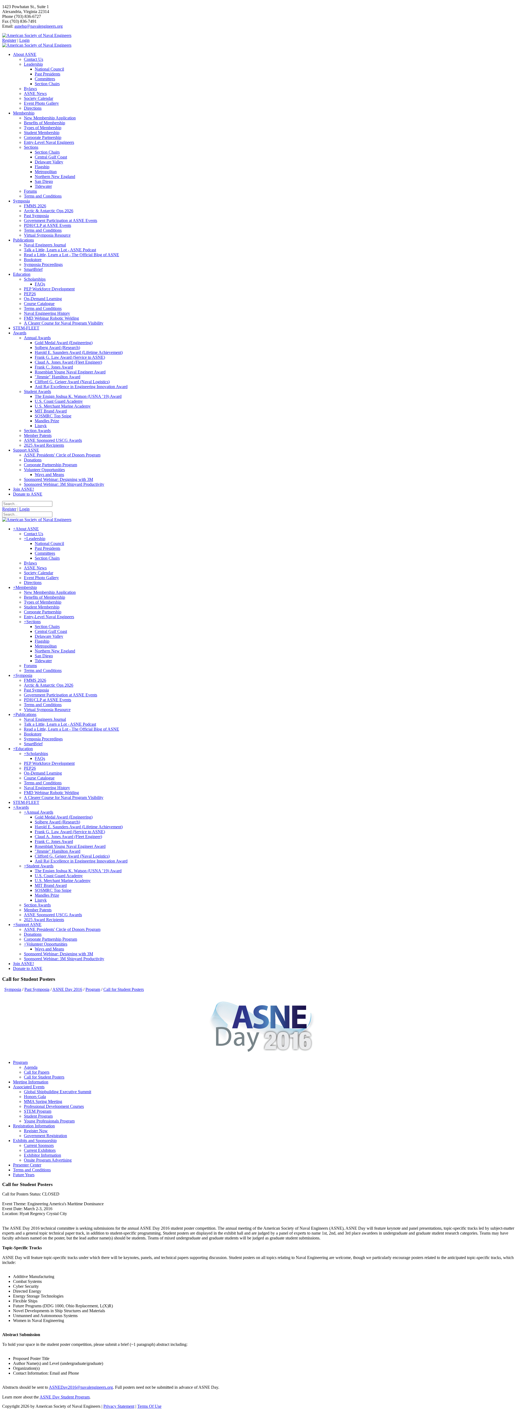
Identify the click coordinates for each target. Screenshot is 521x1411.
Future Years (23, 1174)
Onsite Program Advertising (48, 1160)
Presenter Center (27, 1165)
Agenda (30, 1067)
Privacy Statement (118, 1406)
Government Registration (45, 1135)
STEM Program (37, 1111)
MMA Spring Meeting (43, 1101)
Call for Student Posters (44, 1077)
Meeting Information (30, 1082)
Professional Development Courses (54, 1106)
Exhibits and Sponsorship (35, 1140)
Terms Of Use (149, 1406)
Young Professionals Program (49, 1121)
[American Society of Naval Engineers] (36, 35)
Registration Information (34, 1126)
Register (9, 40)
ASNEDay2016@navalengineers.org (81, 1387)
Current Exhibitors (40, 1150)
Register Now (36, 1130)
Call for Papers (36, 1072)
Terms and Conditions (32, 1170)
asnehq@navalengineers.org (38, 26)
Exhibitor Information (42, 1155)
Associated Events (29, 1087)
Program (20, 1062)
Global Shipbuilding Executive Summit (57, 1091)
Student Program (38, 1116)
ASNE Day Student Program (65, 1397)
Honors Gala (35, 1096)
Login (24, 40)
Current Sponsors (39, 1145)
